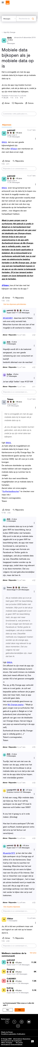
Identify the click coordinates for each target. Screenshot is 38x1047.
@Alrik (4, 142)
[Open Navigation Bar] (3, 2)
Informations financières (21, 1039)
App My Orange (9, 32)
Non (7, 1010)
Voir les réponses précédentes (14, 304)
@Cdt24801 (8, 318)
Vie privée (19, 1043)
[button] (5, 335)
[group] (5, 98)
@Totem (14, 148)
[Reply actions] (34, 315)
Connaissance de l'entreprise (11, 1041)
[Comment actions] (35, 139)
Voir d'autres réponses (11, 907)
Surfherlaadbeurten (11, 491)
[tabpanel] (19, 538)
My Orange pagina (15, 704)
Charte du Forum (7, 1032)
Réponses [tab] (6, 125)
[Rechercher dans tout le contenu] (33, 19)
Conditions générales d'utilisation (13, 1034)
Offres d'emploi (6, 1043)
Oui (19, 1010)
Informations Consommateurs (11, 1045)
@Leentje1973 (9, 853)
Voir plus (33, 953)
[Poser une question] (32, 1041)
